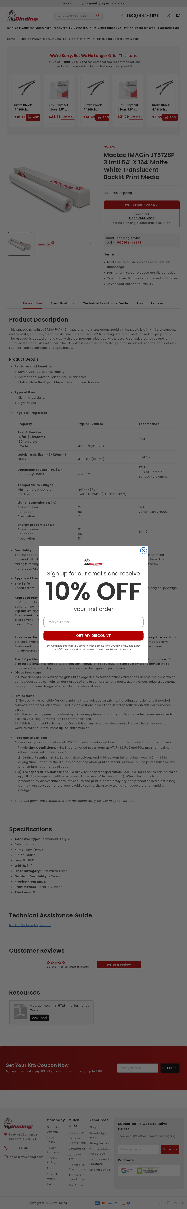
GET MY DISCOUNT (93, 635)
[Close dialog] (143, 550)
